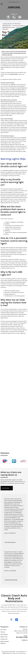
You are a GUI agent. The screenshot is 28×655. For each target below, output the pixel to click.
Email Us (24, 640)
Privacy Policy (22, 653)
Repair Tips (4, 636)
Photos (3, 632)
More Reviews (6, 488)
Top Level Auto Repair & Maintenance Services (14, 53)
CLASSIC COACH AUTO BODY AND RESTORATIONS (13, 51)
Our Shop (3, 629)
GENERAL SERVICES (7, 55)
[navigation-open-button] (2, 4)
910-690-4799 (13, 74)
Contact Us (4, 639)
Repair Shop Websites (18, 651)
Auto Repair (4, 634)
